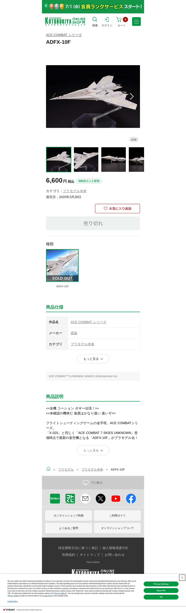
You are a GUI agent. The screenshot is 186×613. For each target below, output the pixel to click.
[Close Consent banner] (182, 578)
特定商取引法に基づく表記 (78, 548)
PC (93, 482)
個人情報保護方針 (115, 548)
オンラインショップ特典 (69, 515)
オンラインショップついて (117, 528)
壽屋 (74, 333)
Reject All (161, 590)
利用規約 (68, 555)
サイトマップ (90, 555)
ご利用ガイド (117, 515)
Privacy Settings (93, 562)
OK (161, 597)
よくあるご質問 (68, 528)
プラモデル (66, 469)
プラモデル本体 (74, 191)
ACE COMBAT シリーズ (64, 35)
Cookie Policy (47, 596)
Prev (54, 96)
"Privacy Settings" (60, 593)
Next (132, 96)
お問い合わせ (115, 555)
